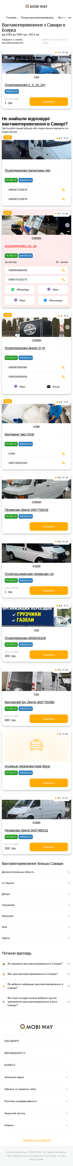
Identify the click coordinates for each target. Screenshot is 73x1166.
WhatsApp (23, 289)
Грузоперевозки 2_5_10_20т (25, 85)
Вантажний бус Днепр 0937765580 (29, 702)
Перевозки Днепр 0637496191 (26, 830)
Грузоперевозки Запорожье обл (27, 170)
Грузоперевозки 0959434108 (25, 638)
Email (56, 386)
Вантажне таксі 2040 (19, 434)
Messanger (56, 300)
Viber (55, 289)
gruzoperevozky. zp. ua (20, 246)
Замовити (49, 101)
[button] (35, 77)
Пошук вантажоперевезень (37, 17)
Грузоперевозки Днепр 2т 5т (25, 348)
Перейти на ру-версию (37, 1140)
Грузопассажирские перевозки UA (29, 574)
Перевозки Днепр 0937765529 (26, 510)
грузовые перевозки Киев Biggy (27, 766)
